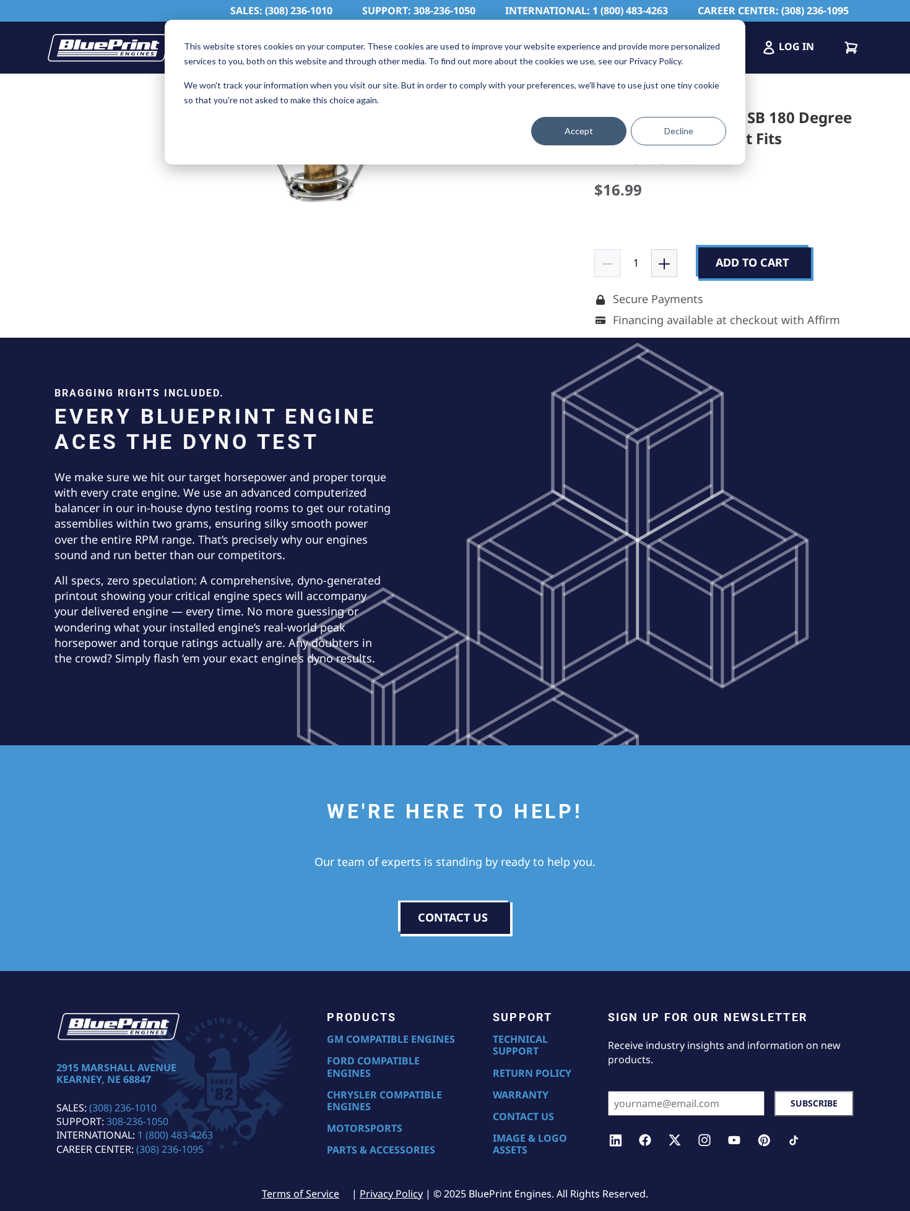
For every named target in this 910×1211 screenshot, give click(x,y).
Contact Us (523, 1117)
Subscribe (814, 1103)
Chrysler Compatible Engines (384, 1101)
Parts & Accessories (381, 1150)
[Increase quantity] (664, 262)
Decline (678, 131)
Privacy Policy (391, 1193)
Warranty (520, 1095)
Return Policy (532, 1073)
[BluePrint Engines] (108, 48)
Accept (579, 131)
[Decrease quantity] (607, 262)
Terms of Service (300, 1193)
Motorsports (364, 1128)
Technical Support (520, 1045)
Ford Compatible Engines (373, 1067)
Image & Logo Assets (530, 1144)
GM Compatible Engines (391, 1039)
